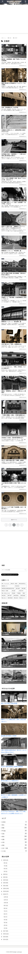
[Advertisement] (14, 19)
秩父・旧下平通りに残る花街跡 (9, 703)
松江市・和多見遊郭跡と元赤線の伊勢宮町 (12, 766)
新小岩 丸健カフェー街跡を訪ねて (10, 780)
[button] (25, 570)
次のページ (14, 519)
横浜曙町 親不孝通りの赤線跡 (8, 735)
